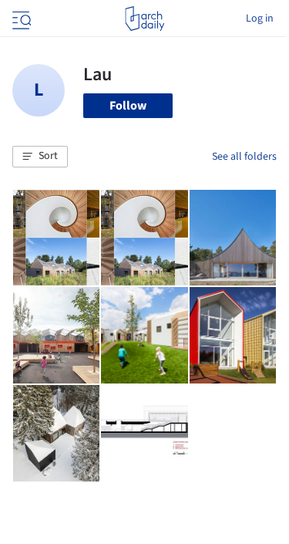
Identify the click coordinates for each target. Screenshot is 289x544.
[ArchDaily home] (144, 18)
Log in (260, 18)
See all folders (244, 156)
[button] (40, 156)
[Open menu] (20, 18)
